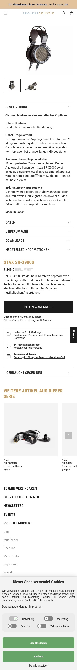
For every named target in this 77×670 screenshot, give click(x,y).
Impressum (11, 564)
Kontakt (9, 572)
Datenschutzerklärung (14, 606)
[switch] (13, 618)
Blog (6, 532)
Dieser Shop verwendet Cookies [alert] (38, 582)
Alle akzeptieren (38, 642)
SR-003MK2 (10, 463)
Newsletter (13, 506)
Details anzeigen (38, 665)
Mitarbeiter (11, 540)
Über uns (9, 548)
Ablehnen (38, 656)
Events (9, 514)
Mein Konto (11, 556)
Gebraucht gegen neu (21, 497)
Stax (9, 262)
